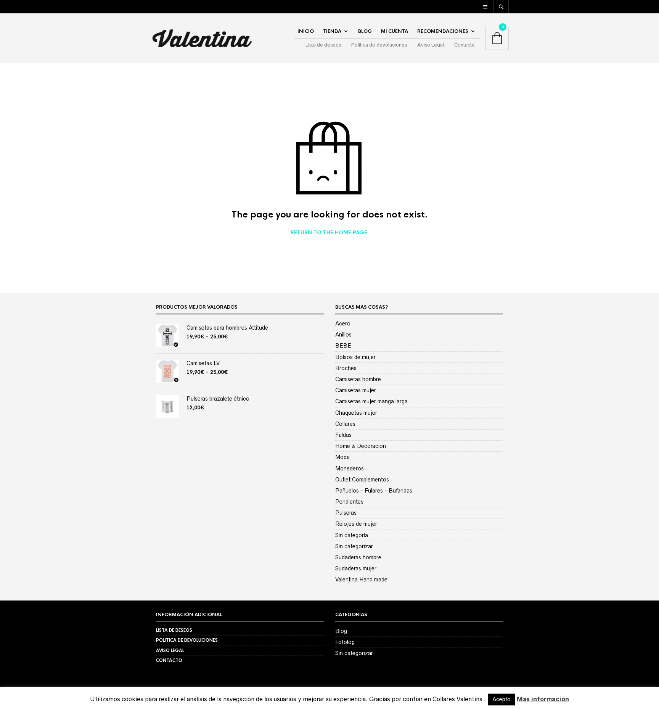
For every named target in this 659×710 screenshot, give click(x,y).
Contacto (464, 45)
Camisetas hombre (358, 379)
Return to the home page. (330, 233)
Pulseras (346, 513)
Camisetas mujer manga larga (371, 401)
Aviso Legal (430, 45)
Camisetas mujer (355, 390)
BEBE (343, 346)
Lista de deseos (323, 45)
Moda (342, 457)
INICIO (305, 31)
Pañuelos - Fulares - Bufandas (373, 491)
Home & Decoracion (360, 446)
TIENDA (332, 31)
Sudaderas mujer (355, 568)
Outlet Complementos (362, 480)
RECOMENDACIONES (442, 31)
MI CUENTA (394, 31)
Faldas (343, 435)
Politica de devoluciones (379, 45)
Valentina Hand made (361, 579)
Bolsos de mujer (355, 357)
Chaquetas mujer (356, 413)
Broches (346, 368)
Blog (341, 631)
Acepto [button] (501, 699)
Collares (345, 424)
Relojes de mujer (356, 524)
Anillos (343, 335)
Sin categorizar (354, 546)
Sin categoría (351, 535)
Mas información (543, 699)
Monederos (349, 468)
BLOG (365, 31)
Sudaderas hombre (358, 557)
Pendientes (349, 502)
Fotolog (345, 642)
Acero (342, 323)
